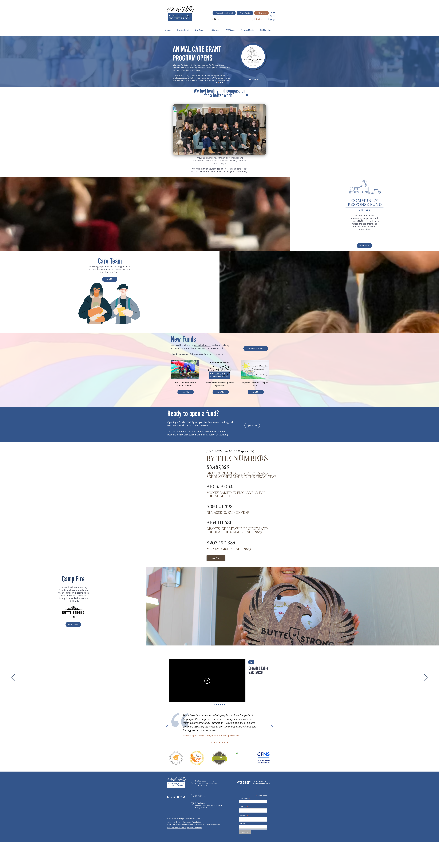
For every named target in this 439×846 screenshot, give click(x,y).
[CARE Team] (218, 704)
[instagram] (274, 16)
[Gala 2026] (214, 704)
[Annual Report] (220, 82)
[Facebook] (168, 797)
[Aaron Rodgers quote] (211, 742)
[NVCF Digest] (222, 82)
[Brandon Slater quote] (214, 742)
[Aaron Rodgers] (222, 704)
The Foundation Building (204, 781)
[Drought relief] (216, 704)
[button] (184, 30)
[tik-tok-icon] (274, 20)
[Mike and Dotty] (218, 82)
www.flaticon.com (195, 818)
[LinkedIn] (174, 797)
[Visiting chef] (220, 704)
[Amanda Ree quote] (219, 742)
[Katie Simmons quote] (224, 742)
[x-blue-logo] (271, 16)
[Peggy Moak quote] (227, 742)
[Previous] (12, 61)
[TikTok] (184, 797)
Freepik (182, 818)
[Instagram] (181, 797)
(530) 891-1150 (200, 796)
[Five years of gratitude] (224, 704)
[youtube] (274, 12)
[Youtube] (178, 797)
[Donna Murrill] (216, 82)
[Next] (426, 61)
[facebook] (271, 12)
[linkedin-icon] (271, 20)
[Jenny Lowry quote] (222, 742)
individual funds (202, 345)
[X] (171, 797)
